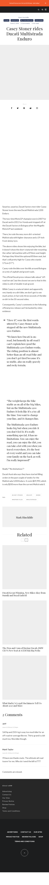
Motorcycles (18, 499)
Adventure (14, 20)
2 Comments (25, 23)
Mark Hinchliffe (23, 17)
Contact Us (6, 795)
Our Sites (6, 798)
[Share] (11, 108)
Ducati (6, 20)
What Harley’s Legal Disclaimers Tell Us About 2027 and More (22, 704)
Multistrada (32, 499)
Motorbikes (39, 20)
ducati (29, 495)
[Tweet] (18, 108)
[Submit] (30, 108)
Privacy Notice (8, 801)
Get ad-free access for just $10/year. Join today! (24, 3)
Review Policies (8, 804)
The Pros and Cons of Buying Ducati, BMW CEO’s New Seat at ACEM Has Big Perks (22, 649)
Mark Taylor (7, 749)
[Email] (37, 108)
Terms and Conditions (11, 811)
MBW (38, 495)
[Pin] (24, 108)
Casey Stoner (18, 495)
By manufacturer (27, 20)
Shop (4, 808)
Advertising (7, 791)
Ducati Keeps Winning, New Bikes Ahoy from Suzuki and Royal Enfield (24, 594)
